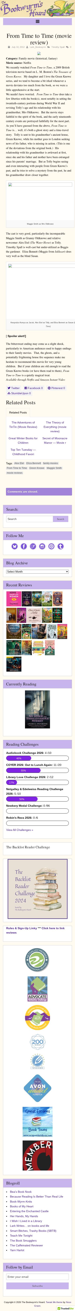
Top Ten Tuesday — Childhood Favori (23, 452)
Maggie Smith (54, 468)
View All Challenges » (19, 830)
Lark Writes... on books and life (29, 1225)
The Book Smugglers (23, 1240)
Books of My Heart (21, 1206)
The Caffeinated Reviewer (26, 1245)
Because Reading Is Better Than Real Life (36, 1196)
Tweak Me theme (54, 1302)
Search (60, 519)
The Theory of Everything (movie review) (55, 427)
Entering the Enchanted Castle (29, 1211)
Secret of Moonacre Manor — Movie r (54, 440)
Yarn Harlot (17, 1250)
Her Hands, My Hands (24, 1216)
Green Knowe (36, 468)
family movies (50, 463)
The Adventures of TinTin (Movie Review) (23, 424)
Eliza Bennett (33, 463)
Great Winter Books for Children (23, 440)
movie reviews (14, 472)
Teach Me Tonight (21, 1235)
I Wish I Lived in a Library (26, 1221)
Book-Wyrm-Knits (21, 1201)
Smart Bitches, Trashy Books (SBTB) (33, 1230)
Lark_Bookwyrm (38, 47)
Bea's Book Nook (21, 1191)
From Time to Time (17, 468)
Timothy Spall (57, 47)
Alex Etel (19, 463)
